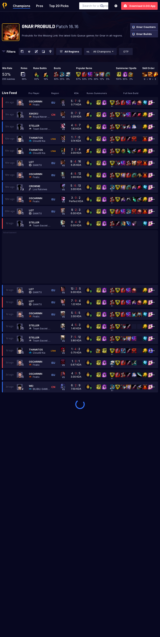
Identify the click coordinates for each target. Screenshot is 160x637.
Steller (34, 125)
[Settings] (116, 6)
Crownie (34, 186)
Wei (31, 385)
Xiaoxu (33, 113)
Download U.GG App (142, 5)
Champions (21, 6)
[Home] (4, 6)
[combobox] (93, 5)
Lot (31, 162)
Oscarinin (35, 101)
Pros (39, 6)
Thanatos (36, 137)
